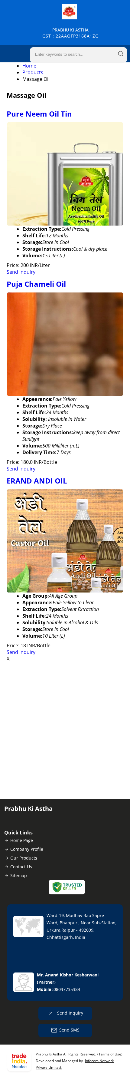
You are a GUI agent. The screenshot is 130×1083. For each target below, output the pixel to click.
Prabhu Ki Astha (70, 33)
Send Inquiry (21, 272)
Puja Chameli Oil (36, 284)
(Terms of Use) (109, 1054)
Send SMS (69, 1030)
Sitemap (18, 875)
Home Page (21, 840)
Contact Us (21, 867)
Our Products (23, 858)
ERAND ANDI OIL (37, 481)
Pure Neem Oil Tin (39, 114)
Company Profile (26, 849)
